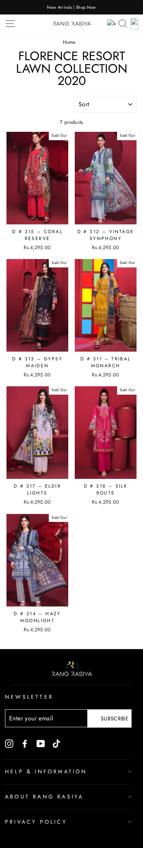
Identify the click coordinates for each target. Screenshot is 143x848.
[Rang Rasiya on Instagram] (9, 743)
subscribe (115, 718)
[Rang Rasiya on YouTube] (41, 743)
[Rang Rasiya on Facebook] (25, 743)
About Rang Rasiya (44, 796)
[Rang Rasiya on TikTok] (56, 743)
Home (69, 42)
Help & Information (46, 771)
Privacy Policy (36, 822)
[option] (71, 7)
